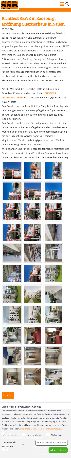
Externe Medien (34, 434)
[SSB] (9, 5)
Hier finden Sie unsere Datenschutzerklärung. (41, 428)
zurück (9, 395)
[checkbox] (3, 435)
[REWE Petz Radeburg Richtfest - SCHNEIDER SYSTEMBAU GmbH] (11, 170)
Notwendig (12, 434)
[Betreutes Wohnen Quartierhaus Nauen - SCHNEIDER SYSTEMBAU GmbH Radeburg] (53, 273)
